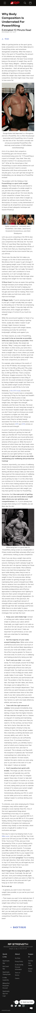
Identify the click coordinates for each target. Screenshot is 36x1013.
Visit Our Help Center (30, 963)
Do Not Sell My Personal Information (19, 967)
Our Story (17, 958)
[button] (5, 3)
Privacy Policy (19, 961)
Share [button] (7, 39)
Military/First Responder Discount (6, 986)
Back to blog (19, 927)
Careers (17, 978)
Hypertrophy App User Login (6, 993)
